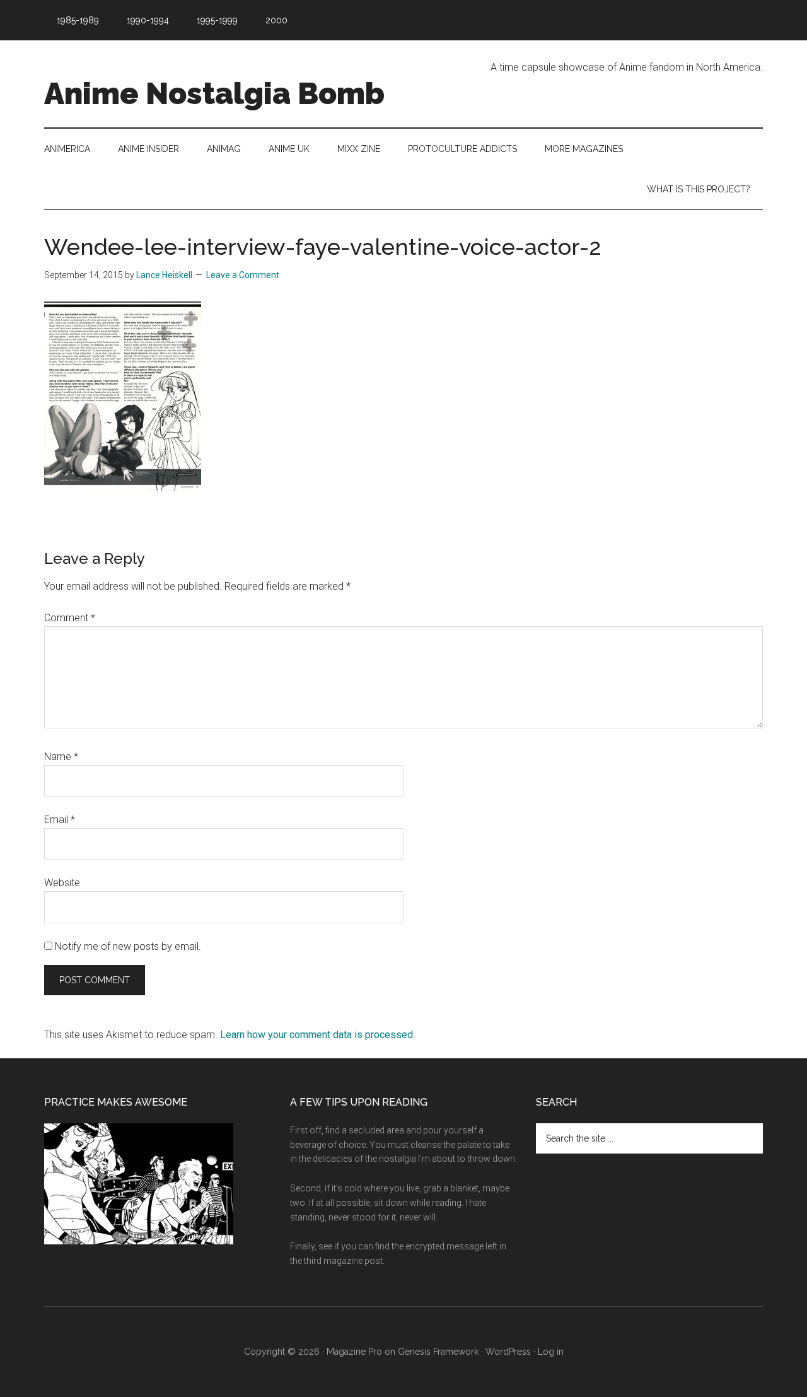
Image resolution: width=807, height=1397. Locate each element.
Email (59, 820)
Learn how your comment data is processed (316, 1035)
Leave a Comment (242, 275)
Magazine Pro (354, 1352)
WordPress (508, 1352)
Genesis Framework (438, 1352)
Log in (551, 1352)
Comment (69, 618)
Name (61, 757)
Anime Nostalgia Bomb (214, 93)
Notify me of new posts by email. (128, 946)
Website (62, 883)
